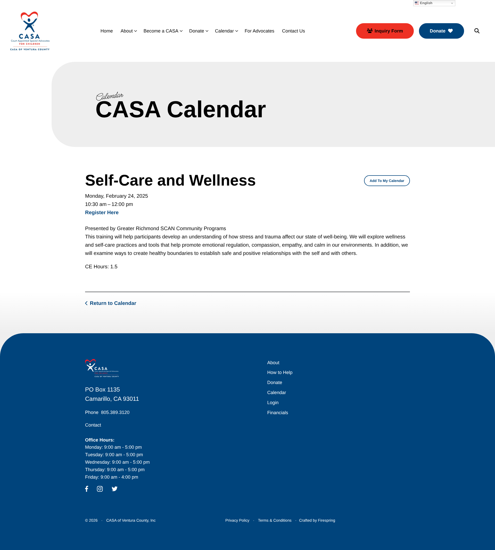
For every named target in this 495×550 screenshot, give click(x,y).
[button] (477, 31)
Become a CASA (161, 31)
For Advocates (259, 31)
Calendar (224, 31)
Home (107, 31)
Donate (196, 31)
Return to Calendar (113, 303)
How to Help (279, 372)
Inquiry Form (389, 31)
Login (272, 402)
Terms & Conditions (275, 520)
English (425, 3)
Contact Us (293, 31)
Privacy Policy (237, 520)
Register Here (102, 212)
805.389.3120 (115, 412)
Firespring (326, 520)
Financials (277, 412)
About (127, 31)
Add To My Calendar (387, 181)
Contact (93, 425)
